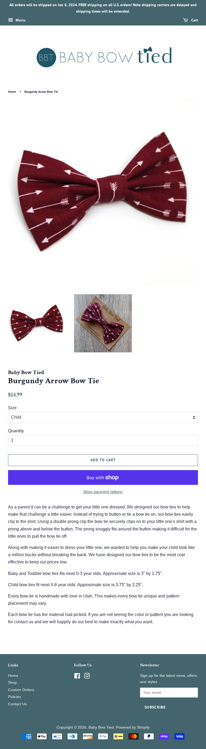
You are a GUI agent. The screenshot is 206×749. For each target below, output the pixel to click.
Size (12, 407)
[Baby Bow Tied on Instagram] (87, 677)
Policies (14, 697)
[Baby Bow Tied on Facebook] (77, 677)
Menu (20, 20)
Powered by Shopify (133, 727)
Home (12, 92)
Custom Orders (21, 690)
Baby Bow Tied (101, 727)
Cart (194, 20)
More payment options (103, 491)
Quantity (16, 431)
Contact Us (17, 704)
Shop (12, 683)
